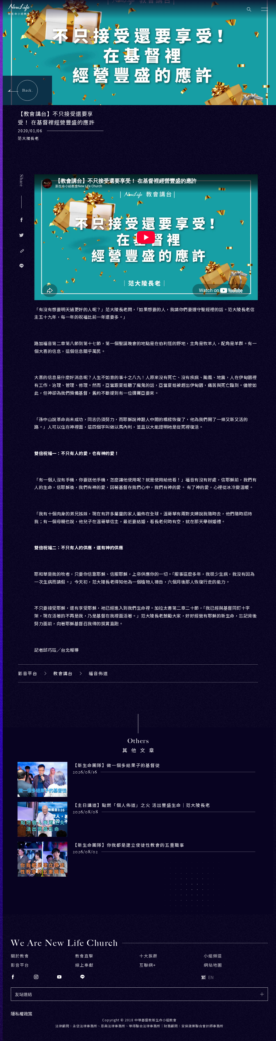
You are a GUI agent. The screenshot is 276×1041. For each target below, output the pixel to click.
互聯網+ (147, 965)
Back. (27, 90)
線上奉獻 (84, 965)
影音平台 (27, 673)
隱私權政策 (21, 1013)
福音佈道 (98, 673)
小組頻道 (213, 956)
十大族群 (148, 956)
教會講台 (63, 673)
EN (211, 977)
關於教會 (20, 956)
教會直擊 (84, 956)
